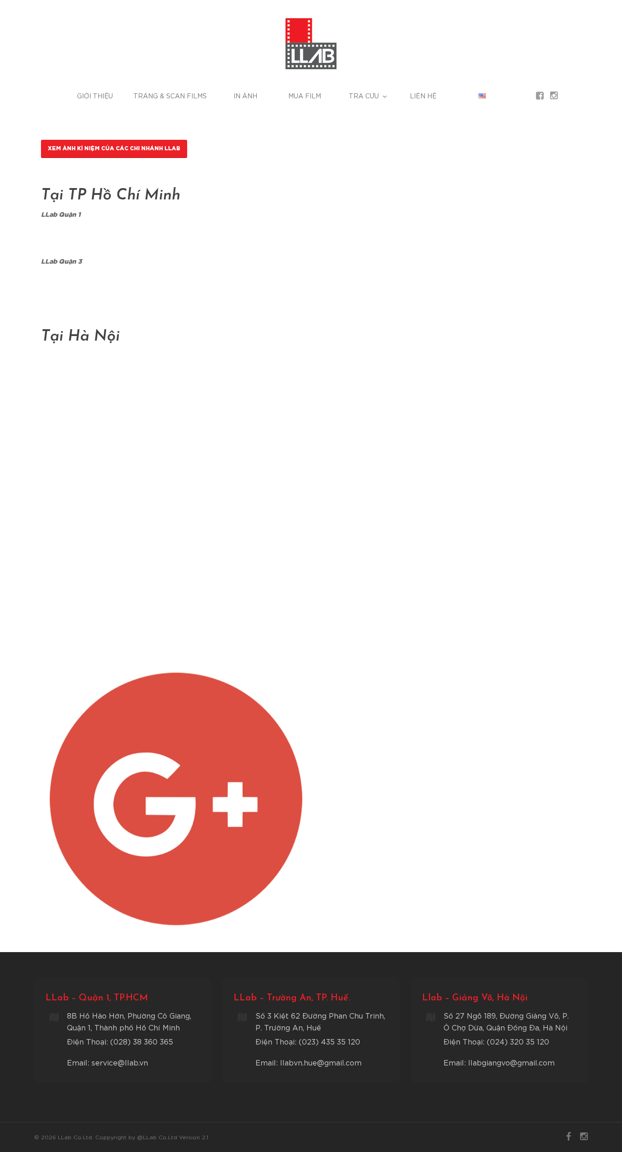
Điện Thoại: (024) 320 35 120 (496, 1042)
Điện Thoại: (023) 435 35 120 (307, 1042)
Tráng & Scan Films (170, 96)
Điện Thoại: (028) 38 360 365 (120, 1042)
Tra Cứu (364, 96)
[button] (114, 149)
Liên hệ (423, 96)
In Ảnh (245, 96)
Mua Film (304, 96)
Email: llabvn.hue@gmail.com (308, 1063)
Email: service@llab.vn (107, 1063)
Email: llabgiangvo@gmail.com (499, 1063)
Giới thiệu (95, 96)
